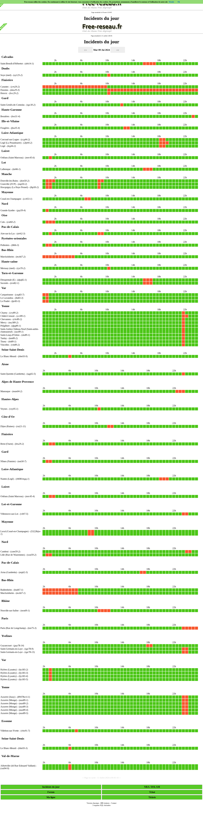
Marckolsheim (7, 256)
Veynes (3, 409)
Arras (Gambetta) (8, 572)
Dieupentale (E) (8, 280)
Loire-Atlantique (12, 132)
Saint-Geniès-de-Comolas (12, 105)
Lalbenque (5, 169)
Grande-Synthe (7, 210)
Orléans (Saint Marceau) (12, 157)
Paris (4, 618)
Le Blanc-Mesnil (8, 356)
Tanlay (3, 338)
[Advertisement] (101, 815)
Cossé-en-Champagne (10, 199)
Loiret (5, 150)
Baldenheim (6, 590)
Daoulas (4, 90)
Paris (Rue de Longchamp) (13, 628)
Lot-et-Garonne (11, 504)
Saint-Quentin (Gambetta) (12, 374)
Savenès (4, 283)
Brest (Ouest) (7, 444)
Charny (3, 312)
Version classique (93, 803)
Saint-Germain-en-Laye (11, 649)
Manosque (5, 391)
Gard (4, 98)
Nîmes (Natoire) (8, 461)
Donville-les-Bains (9, 180)
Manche (6, 174)
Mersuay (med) (7, 268)
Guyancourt (6, 645)
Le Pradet (5, 301)
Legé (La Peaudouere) (11, 142)
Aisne (5, 364)
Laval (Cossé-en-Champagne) (14, 531)
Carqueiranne (6, 294)
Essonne (6, 721)
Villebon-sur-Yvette (9, 730)
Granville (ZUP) (8, 184)
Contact (113, 803)
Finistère (7, 80)
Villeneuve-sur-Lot (9, 514)
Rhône (5, 600)
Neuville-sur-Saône (9, 610)
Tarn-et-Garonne (12, 273)
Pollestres (4, 245)
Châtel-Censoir (7, 316)
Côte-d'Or (8, 416)
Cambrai (4, 551)
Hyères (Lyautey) (8, 669)
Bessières (4, 116)
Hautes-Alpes (10, 399)
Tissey (3, 341)
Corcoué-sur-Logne (9, 139)
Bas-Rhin (7, 250)
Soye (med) (6, 75)
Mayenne (7, 192)
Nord (4, 203)
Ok (179, 2)
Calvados (7, 56)
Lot (3, 162)
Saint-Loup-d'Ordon (9, 335)
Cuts (2, 222)
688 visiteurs (105, 803)
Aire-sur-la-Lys (7, 233)
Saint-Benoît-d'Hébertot (11, 63)
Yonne (5, 306)
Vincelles (4, 344)
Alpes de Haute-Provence (17, 381)
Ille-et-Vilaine (10, 121)
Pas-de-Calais (10, 226)
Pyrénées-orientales (14, 238)
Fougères (4, 128)
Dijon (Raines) (7, 426)
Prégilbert (5, 326)
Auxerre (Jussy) (8, 697)
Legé (2, 146)
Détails (171, 2)
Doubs (5, 68)
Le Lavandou (6, 298)
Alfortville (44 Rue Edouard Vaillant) (18, 765)
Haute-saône (9, 261)
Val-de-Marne (10, 756)
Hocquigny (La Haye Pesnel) (14, 187)
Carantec (4, 86)
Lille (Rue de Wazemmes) (12, 555)
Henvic (3, 93)
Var (3, 288)
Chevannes (5, 319)
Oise (4, 215)
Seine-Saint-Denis (12, 349)
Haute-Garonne (11, 109)
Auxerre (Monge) (9, 700)
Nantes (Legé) (7, 479)
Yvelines (6, 635)
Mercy (3, 322)
